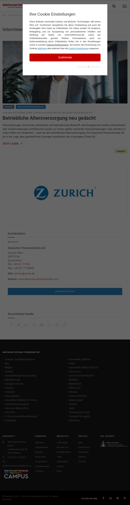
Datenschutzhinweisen (58, 45)
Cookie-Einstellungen (79, 48)
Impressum (82, 67)
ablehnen (42, 48)
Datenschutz (95, 67)
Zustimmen (65, 57)
